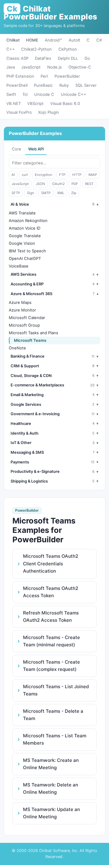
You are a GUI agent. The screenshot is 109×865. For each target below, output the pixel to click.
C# (99, 40)
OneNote (17, 347)
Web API (36, 148)
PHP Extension (20, 76)
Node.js (54, 67)
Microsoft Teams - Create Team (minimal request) (51, 641)
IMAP (92, 175)
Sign (30, 193)
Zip (73, 193)
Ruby (64, 85)
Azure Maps (20, 302)
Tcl (25, 94)
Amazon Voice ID (24, 228)
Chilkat (13, 40)
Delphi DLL (68, 58)
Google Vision (22, 243)
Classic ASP (17, 58)
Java (10, 67)
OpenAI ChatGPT (25, 258)
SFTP (16, 193)
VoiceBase (18, 266)
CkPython (67, 49)
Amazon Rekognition (28, 220)
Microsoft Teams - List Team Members (54, 739)
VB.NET (13, 103)
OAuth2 (58, 184)
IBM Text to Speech (27, 250)
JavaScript (31, 67)
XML (60, 193)
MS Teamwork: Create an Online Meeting (51, 763)
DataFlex (43, 58)
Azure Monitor (22, 310)
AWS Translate (22, 212)
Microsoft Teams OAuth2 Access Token (50, 591)
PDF (74, 184)
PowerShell (17, 85)
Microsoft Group (24, 325)
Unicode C (44, 94)
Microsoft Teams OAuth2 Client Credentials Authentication (50, 563)
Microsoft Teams (30, 340)
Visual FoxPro (19, 112)
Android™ (53, 40)
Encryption (43, 175)
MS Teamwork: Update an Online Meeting (51, 813)
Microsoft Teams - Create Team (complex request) (51, 665)
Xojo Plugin (48, 112)
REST (89, 184)
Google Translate (25, 235)
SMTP (46, 193)
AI (13, 175)
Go (87, 58)
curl (25, 175)
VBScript (35, 103)
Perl (44, 76)
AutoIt (74, 40)
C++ (10, 49)
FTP (62, 175)
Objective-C (79, 67)
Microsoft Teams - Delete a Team (53, 714)
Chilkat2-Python (36, 49)
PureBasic (43, 85)
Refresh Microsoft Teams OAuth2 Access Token (51, 616)
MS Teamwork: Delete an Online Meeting (50, 788)
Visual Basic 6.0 (65, 103)
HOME (32, 40)
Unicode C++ (73, 94)
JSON (40, 184)
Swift (11, 94)
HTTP (76, 175)
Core (16, 148)
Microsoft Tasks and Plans (33, 332)
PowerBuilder (67, 76)
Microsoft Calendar (27, 317)
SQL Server (86, 85)
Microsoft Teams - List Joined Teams (56, 690)
